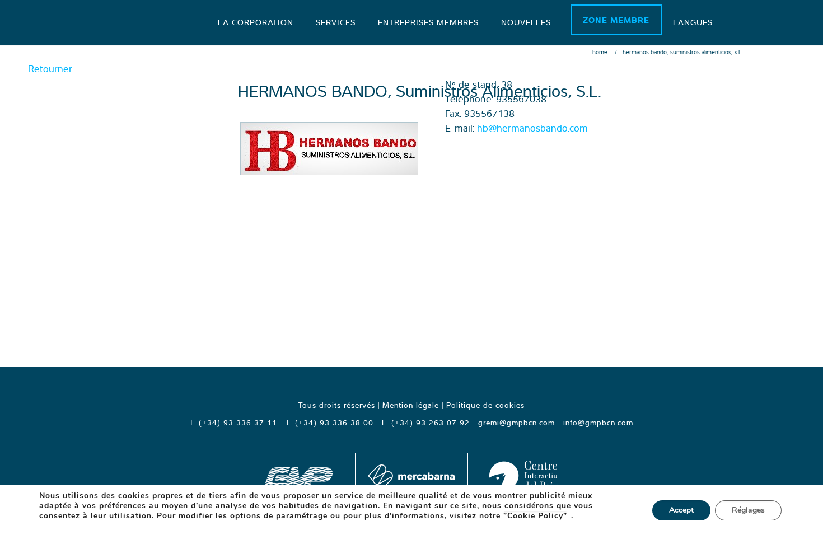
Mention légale (410, 405)
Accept (681, 510)
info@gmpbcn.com (598, 422)
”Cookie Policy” (535, 516)
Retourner (50, 69)
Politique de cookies (485, 405)
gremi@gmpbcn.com (516, 422)
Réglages (748, 510)
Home (599, 52)
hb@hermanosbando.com (532, 128)
